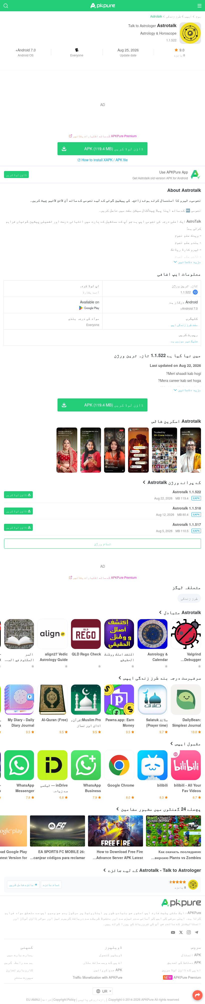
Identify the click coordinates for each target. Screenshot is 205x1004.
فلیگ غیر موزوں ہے (184, 341)
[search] (5, 5)
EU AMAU (33, 999)
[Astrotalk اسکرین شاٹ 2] (138, 450)
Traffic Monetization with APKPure (97, 977)
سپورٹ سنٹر (23, 977)
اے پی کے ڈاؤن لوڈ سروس (181, 969)
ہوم (198, 16)
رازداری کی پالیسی (92, 999)
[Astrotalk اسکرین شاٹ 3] (114, 450)
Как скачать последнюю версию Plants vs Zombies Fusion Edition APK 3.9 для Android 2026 (177, 855)
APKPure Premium (187, 977)
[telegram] (196, 933)
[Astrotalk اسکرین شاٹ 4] (90, 450)
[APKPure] (102, 6)
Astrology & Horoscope (158, 33)
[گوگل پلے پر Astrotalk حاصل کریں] (89, 308)
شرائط (46, 999)
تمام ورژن (102, 543)
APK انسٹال (191, 954)
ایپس (188, 16)
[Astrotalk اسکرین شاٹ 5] (66, 450)
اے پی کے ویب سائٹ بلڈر (102, 962)
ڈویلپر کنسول (110, 954)
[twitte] (181, 933)
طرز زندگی (173, 16)
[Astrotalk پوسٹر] (190, 450)
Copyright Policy (64, 999)
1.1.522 (185, 292)
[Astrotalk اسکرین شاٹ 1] (164, 450)
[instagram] (189, 933)
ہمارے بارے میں (20, 954)
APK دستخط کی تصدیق (184, 962)
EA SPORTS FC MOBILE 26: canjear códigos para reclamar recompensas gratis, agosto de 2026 (58, 855)
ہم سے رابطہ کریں (18, 962)
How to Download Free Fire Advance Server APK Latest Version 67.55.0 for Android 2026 (119, 855)
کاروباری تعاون (19, 969)
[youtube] (173, 933)
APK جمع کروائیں (108, 969)
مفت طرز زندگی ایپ (184, 324)
